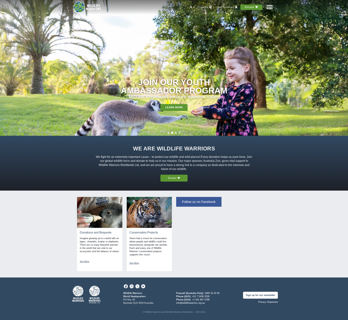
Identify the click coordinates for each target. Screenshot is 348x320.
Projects (203, 7)
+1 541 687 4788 (201, 299)
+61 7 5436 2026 (201, 296)
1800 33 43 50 (212, 293)
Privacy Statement (268, 302)
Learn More (174, 107)
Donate (250, 7)
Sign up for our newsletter (260, 295)
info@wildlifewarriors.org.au (190, 303)
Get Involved (226, 7)
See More (84, 261)
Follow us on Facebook (199, 202)
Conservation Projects (143, 232)
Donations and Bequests (95, 232)
